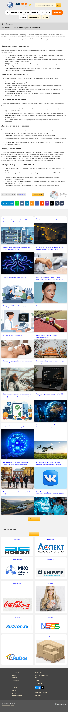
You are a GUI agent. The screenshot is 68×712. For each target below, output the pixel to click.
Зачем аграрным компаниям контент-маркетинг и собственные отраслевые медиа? (17, 426)
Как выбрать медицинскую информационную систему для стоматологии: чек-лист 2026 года (50, 493)
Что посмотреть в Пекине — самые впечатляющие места (46, 336)
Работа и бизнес (17, 12)
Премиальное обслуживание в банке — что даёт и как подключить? (50, 362)
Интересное (57, 12)
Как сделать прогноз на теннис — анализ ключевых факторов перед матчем (48, 307)
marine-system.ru (17, 559)
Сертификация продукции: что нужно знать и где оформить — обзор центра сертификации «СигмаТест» (17, 396)
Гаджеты (34, 12)
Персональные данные (8, 705)
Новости (38, 672)
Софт (27, 12)
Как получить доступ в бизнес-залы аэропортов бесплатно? (17, 362)
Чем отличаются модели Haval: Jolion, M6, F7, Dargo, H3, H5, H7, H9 (16, 493)
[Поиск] (58, 5)
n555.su (50, 617)
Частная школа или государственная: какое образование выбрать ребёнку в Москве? (16, 463)
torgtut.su (50, 583)
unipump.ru (50, 559)
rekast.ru (50, 637)
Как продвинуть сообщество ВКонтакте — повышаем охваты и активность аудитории (49, 463)
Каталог (45, 17)
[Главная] (3, 24)
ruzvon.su (17, 617)
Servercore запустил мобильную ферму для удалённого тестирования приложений (16, 220)
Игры (48, 12)
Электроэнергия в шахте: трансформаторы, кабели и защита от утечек (49, 220)
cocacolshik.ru (17, 583)
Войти (14, 678)
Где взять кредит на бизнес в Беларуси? (15, 277)
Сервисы (23, 17)
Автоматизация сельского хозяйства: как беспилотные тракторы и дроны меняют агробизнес (48, 427)
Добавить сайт (34, 534)
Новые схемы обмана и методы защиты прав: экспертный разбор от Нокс (16, 248)
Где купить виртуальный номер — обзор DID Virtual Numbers (49, 395)
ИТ (7, 12)
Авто (42, 12)
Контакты (16, 680)
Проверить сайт (34, 17)
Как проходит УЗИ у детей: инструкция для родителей (16, 307)
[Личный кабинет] (30, 5)
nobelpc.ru (17, 539)
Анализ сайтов (41, 692)
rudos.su (17, 637)
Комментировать (37, 194)
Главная (15, 672)
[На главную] (17, 5)
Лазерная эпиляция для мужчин (12, 335)
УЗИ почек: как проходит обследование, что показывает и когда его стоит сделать (49, 248)
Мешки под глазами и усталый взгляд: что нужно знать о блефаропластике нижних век (49, 278)
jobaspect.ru (50, 539)
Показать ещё (34, 519)
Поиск (14, 675)
